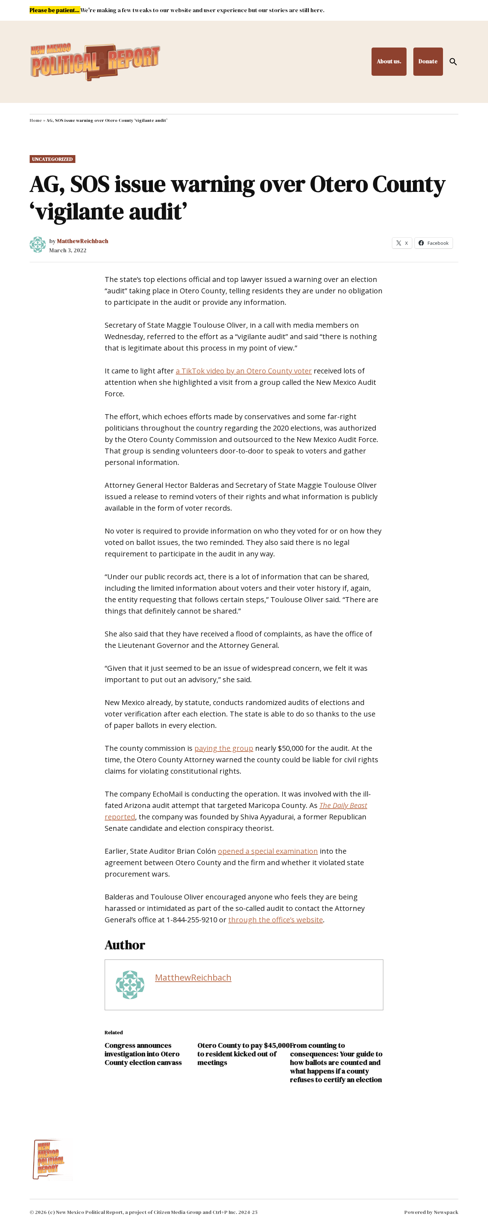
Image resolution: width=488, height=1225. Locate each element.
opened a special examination (268, 851)
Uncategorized (52, 159)
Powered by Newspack (431, 1212)
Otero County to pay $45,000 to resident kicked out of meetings (244, 1053)
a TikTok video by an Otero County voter (244, 371)
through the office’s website (275, 919)
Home (36, 120)
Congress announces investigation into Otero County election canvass (143, 1053)
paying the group (223, 748)
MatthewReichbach (82, 241)
